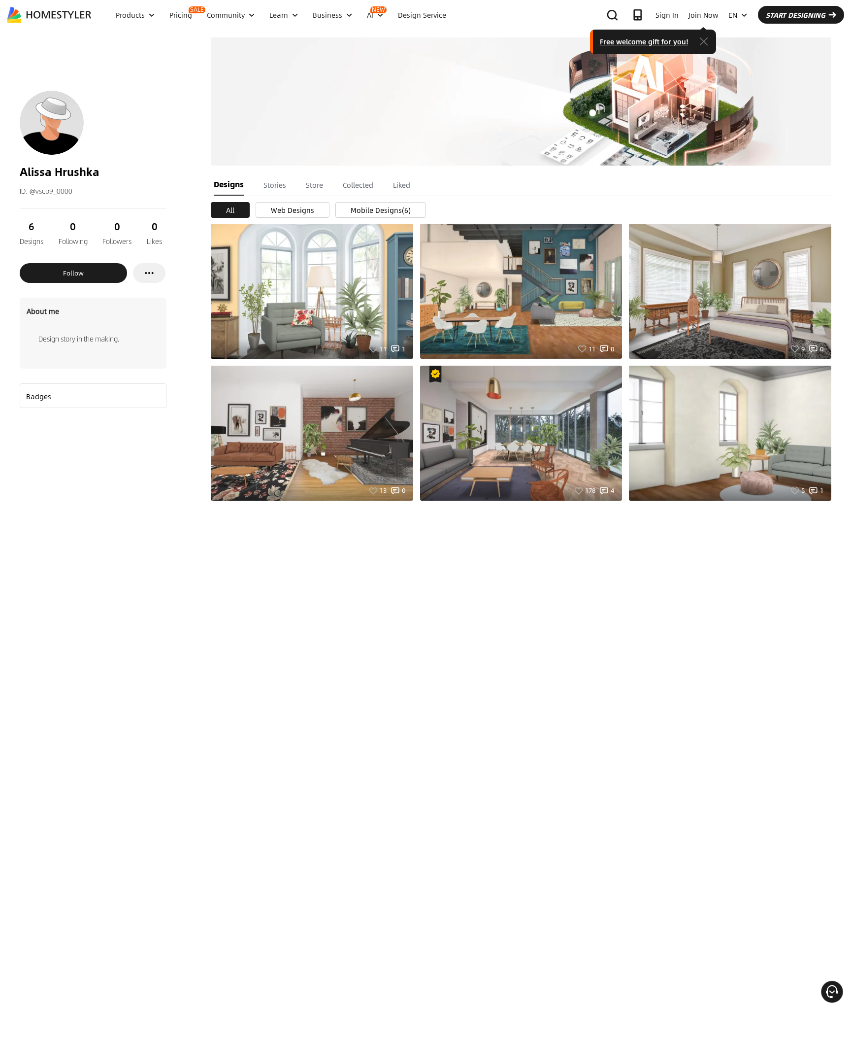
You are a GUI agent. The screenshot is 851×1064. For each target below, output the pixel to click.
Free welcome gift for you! (644, 41)
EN (732, 14)
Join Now (703, 14)
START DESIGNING (795, 14)
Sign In (667, 14)
